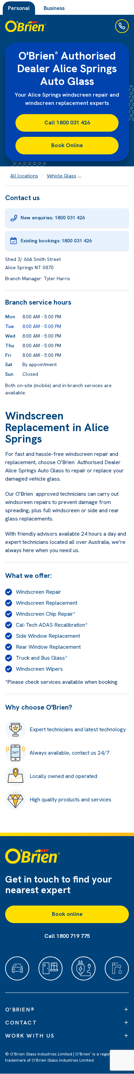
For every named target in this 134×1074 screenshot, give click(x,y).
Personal (19, 8)
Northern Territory (106, 176)
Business (54, 8)
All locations (24, 176)
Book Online (67, 145)
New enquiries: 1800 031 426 (53, 218)
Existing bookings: (56, 241)
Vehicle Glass (61, 176)
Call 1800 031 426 (67, 122)
